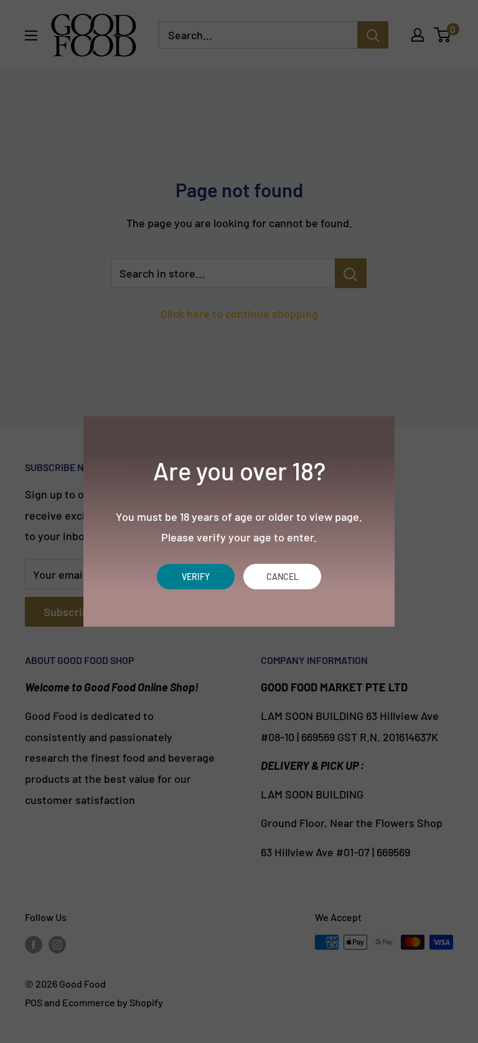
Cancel (282, 576)
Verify (196, 576)
